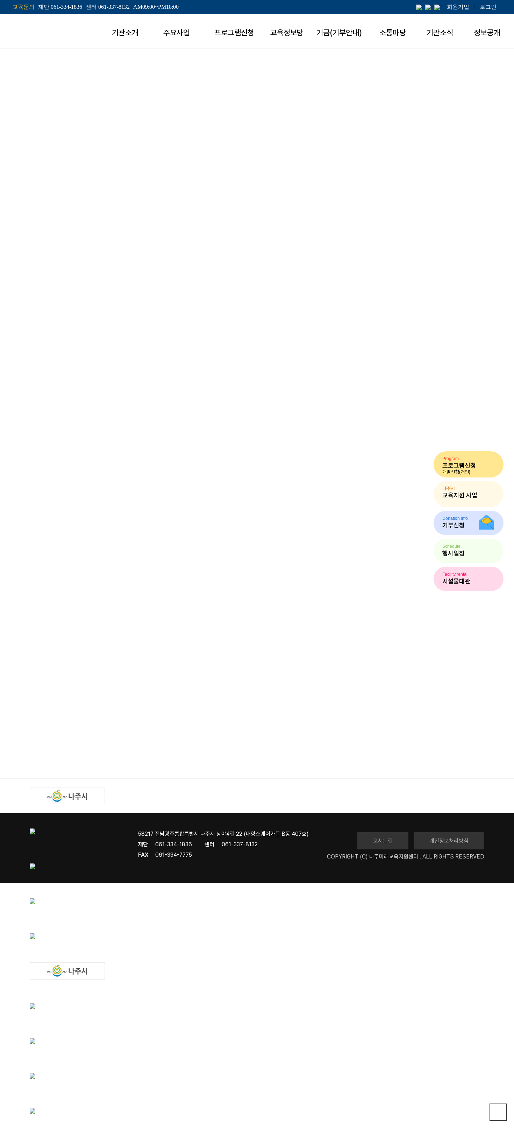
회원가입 (458, 7)
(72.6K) (70, 750)
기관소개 (125, 32)
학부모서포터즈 (336, 141)
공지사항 (237, 141)
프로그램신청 (234, 32)
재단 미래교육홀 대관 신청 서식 (65, 760)
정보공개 (487, 32)
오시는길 (383, 841)
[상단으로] (498, 1112)
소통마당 (392, 32)
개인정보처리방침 (449, 841)
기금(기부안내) (339, 32)
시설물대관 (444, 141)
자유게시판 (393, 141)
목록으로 (37, 765)
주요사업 (176, 32)
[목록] (40, 664)
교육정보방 (287, 32)
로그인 (488, 7)
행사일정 (282, 141)
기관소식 (440, 32)
